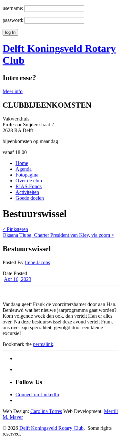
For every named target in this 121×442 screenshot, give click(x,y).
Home (21, 163)
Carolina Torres (46, 411)
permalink (43, 344)
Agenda (23, 169)
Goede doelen (29, 198)
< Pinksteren (15, 229)
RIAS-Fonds (28, 186)
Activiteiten (27, 192)
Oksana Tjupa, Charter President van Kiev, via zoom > (58, 235)
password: (13, 20)
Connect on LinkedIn (37, 394)
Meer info (13, 91)
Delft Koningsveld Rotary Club (51, 428)
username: (13, 8)
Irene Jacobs (37, 262)
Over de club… (31, 180)
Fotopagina (26, 175)
